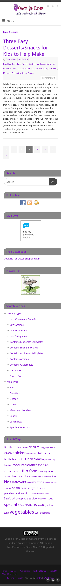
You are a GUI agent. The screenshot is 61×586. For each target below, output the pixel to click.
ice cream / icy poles (24, 476)
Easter (8, 465)
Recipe (24, 73)
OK (52, 181)
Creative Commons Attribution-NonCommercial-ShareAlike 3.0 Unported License (30, 547)
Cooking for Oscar (15, 578)
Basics (13, 387)
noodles (7, 488)
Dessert (25, 64)
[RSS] (52, 6)
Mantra (38, 578)
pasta (16, 488)
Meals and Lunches (20, 410)
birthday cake (19, 447)
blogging (44, 447)
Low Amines (45, 64)
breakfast (52, 447)
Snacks (31, 73)
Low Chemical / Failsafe (23, 319)
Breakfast (7, 64)
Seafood (9, 498)
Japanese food (49, 476)
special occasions (20, 504)
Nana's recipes (50, 483)
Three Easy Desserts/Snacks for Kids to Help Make (25, 47)
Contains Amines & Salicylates (26, 353)
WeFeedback (42, 512)
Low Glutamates (27, 68)
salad (26, 493)
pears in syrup (29, 488)
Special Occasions (20, 427)
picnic (42, 488)
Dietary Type (14, 313)
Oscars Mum (11, 59)
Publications (25, 571)
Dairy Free (16, 64)
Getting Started (39, 571)
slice (29, 498)
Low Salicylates (41, 68)
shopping (21, 498)
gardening (42, 471)
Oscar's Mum (36, 538)
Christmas (33, 459)
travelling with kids (46, 505)
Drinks (13, 404)
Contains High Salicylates (24, 347)
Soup (50, 498)
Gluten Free (34, 64)
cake (8, 453)
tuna (6, 512)
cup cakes (46, 459)
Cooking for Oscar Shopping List (22, 258)
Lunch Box (52, 68)
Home (4, 571)
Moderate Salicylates (12, 73)
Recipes (13, 571)
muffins (38, 482)
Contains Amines (19, 359)
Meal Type (12, 381)
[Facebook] (57, 6)
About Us (53, 571)
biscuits (33, 447)
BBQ (7, 447)
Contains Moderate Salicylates (26, 341)
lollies (29, 483)
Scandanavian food (40, 493)
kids (7, 481)
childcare (31, 453)
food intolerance (25, 465)
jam (39, 477)
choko (20, 459)
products (10, 493)
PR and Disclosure (9, 574)
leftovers (19, 482)
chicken (20, 453)
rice (20, 493)
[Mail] (47, 6)
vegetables (22, 512)
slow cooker (39, 498)
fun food (29, 470)
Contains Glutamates (21, 364)
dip (53, 459)
